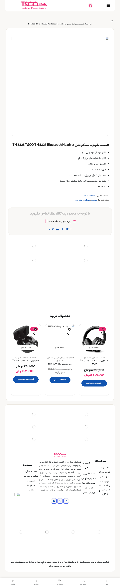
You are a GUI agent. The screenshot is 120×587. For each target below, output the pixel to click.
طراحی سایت (59, 566)
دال (51, 566)
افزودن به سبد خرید (94, 383)
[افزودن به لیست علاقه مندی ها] (103, 331)
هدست (94, 200)
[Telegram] (54, 501)
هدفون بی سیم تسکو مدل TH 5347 (94, 363)
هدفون (86, 200)
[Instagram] (66, 501)
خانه (112, 21)
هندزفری (78, 200)
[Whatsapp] (60, 501)
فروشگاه (87, 24)
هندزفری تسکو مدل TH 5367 (25, 361)
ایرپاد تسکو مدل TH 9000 (60, 364)
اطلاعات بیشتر (60, 380)
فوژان (71, 357)
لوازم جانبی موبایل (61, 357)
